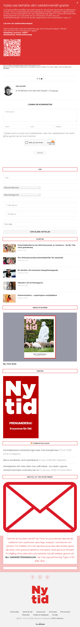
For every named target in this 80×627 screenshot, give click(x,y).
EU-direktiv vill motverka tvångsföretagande (38, 270)
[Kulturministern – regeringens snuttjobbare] (9, 298)
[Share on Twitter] (39, 79)
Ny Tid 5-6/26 (9, 364)
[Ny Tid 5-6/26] (40, 337)
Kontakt (55, 615)
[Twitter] (40, 577)
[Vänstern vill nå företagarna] (9, 286)
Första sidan (14, 612)
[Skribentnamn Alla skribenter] (40, 187)
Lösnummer (40, 612)
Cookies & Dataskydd (40, 615)
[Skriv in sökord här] (40, 178)
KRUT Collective (57, 618)
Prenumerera (65, 612)
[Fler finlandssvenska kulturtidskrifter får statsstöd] (9, 261)
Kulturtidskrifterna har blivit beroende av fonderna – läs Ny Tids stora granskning (46, 246)
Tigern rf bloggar (41, 443)
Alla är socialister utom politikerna (20, 460)
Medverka (25, 615)
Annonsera (53, 612)
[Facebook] (32, 577)
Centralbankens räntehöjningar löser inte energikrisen (31, 450)
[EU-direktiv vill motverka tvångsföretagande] (9, 273)
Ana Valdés (21, 86)
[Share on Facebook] (37, 79)
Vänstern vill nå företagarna (30, 283)
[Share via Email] (41, 79)
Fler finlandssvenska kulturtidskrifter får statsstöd (40, 258)
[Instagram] (47, 577)
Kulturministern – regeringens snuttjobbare (37, 295)
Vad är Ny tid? (27, 612)
